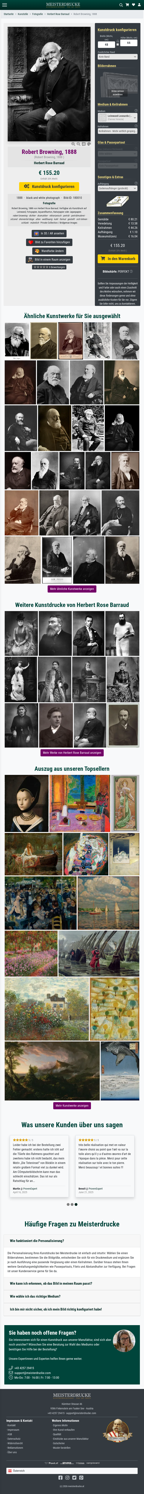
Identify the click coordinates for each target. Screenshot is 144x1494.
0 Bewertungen (57, 267)
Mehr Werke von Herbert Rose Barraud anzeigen (72, 752)
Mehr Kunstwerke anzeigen (72, 1105)
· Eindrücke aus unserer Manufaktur (70, 1438)
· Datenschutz (13, 1438)
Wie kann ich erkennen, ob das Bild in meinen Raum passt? (51, 1283)
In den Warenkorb (120, 258)
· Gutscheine (58, 1443)
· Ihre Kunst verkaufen (63, 1429)
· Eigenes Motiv (60, 1425)
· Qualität (56, 1434)
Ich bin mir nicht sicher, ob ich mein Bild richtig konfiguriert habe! (56, 1309)
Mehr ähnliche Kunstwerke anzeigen (72, 589)
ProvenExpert (30, 1188)
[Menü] (4, 5)
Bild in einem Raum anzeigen (51, 259)
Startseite (9, 14)
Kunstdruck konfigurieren (51, 186)
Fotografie (37, 14)
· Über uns (11, 1452)
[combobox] (118, 57)
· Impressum (12, 1429)
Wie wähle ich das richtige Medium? (35, 1296)
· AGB (9, 1434)
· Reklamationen (14, 1447)
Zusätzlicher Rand (106, 52)
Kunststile (23, 14)
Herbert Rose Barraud (58, 14)
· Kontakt (11, 1425)
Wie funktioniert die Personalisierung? (37, 1241)
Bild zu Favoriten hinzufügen (51, 242)
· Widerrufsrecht (14, 1443)
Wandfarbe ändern (51, 251)
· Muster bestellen (61, 1447)
